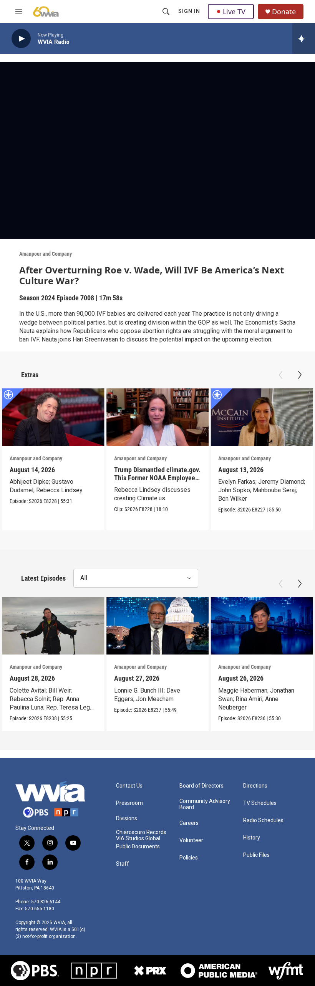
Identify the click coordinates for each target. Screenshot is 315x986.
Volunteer (191, 840)
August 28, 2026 (32, 678)
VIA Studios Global (138, 838)
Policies (188, 858)
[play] (21, 38)
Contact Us (129, 786)
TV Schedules (260, 803)
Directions (255, 786)
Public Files (256, 855)
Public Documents (138, 846)
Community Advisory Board (204, 804)
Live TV (234, 11)
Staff (122, 864)
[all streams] (303, 38)
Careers (189, 823)
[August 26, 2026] (262, 626)
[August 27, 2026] (157, 626)
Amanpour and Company (45, 254)
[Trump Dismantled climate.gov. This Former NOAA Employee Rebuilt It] (157, 417)
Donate (284, 12)
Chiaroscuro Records (141, 832)
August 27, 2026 (136, 678)
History (251, 838)
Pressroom (129, 803)
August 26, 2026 (241, 678)
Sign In (189, 11)
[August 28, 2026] (53, 626)
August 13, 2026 (241, 470)
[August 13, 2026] (262, 417)
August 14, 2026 (32, 470)
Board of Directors (201, 786)
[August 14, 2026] (53, 417)
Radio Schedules (263, 820)
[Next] (299, 375)
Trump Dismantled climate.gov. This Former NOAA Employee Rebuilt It (157, 478)
